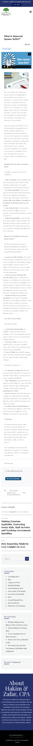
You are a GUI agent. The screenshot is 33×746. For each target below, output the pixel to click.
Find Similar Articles (14, 471)
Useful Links (9, 740)
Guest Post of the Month (16, 594)
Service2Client (14, 490)
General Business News (15, 588)
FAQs (14, 740)
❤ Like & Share (13, 479)
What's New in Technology (16, 606)
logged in (13, 512)
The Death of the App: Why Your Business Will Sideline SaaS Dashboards (16, 648)
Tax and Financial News (13, 494)
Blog (24, 492)
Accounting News (13, 577)
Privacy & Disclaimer (22, 740)
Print (27, 44)
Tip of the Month (13, 603)
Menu (31, 12)
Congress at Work (14, 582)
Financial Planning (14, 585)
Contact (17, 742)
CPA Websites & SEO (15, 735)
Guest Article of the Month (16, 591)
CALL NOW (16, 5)
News (10, 597)
